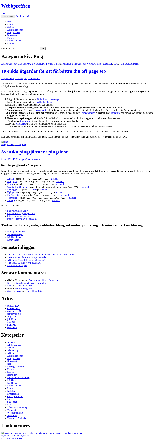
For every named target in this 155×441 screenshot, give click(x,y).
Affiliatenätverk (14, 345)
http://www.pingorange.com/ (21, 213)
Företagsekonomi (15, 366)
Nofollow (91, 63)
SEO (116, 63)
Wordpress (12, 415)
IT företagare (21, 78)
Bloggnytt (12, 181)
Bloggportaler (13, 35)
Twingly (11, 200)
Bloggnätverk (13, 32)
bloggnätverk (40, 110)
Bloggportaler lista (16, 231)
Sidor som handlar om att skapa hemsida (26, 257)
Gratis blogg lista (24, 285)
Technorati (12, 197)
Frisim (10, 184)
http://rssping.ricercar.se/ (18, 216)
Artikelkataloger (15, 29)
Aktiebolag (12, 350)
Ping (99, 63)
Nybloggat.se (13, 189)
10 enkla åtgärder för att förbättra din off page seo (53, 71)
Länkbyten (12, 383)
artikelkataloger (44, 102)
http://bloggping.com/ (17, 210)
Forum (10, 38)
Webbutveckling (15, 412)
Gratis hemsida (14, 291)
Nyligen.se (12, 192)
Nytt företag (13, 393)
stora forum (24, 121)
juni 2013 (11, 322)
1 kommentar (34, 78)
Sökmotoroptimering (129, 63)
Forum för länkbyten (17, 265)
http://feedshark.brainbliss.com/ (22, 219)
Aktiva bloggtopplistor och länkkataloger (26, 260)
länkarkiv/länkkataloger (48, 99)
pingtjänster (21, 123)
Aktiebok (11, 347)
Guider (10, 27)
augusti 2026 (13, 305)
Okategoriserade (15, 396)
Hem (9, 21)
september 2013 (14, 314)
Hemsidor (66, 63)
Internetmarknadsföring (18, 377)
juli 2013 (11, 319)
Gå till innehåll (22, 16)
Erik (9, 285)
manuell (54, 178)
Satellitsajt (107, 63)
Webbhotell (12, 410)
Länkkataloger (14, 40)
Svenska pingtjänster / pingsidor (34, 152)
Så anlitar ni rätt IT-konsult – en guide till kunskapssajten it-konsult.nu (40, 254)
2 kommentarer (33, 159)
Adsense (11, 342)
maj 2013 (11, 324)
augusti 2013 (13, 316)
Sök (3, 13)
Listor (10, 24)
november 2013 (14, 311)
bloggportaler (88, 113)
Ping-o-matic (13, 195)
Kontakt (11, 43)
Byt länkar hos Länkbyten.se (15, 435)
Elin (9, 283)
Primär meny (8, 16)
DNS (9, 364)
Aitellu (10, 178)
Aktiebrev (12, 353)
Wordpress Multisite (16, 418)
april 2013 (12, 327)
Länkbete (11, 380)
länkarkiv (116, 113)
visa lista (33, 189)
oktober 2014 (13, 308)
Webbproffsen (15, 6)
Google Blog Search (17, 187)
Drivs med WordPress (11, 438)
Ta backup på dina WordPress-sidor (24, 262)
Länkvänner (13, 240)
